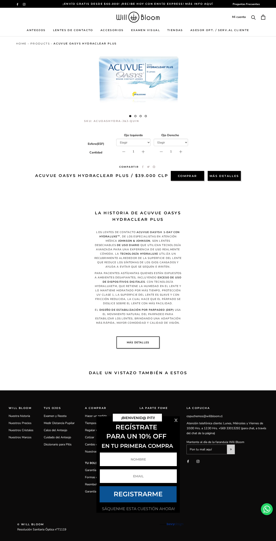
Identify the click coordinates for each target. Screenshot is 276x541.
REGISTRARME (138, 494)
